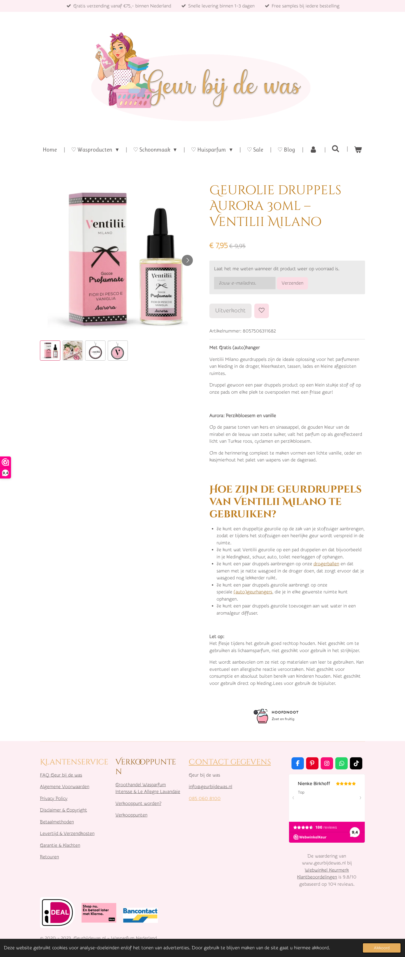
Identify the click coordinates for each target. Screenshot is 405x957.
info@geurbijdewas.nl (210, 786)
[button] (50, 350)
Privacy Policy (54, 798)
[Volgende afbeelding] (187, 260)
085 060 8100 (205, 798)
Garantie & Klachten (60, 845)
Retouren (49, 856)
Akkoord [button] (382, 947)
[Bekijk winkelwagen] (358, 150)
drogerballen (326, 563)
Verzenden (292, 283)
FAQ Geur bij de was (61, 775)
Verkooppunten (131, 815)
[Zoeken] (335, 149)
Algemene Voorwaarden (64, 786)
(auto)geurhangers (253, 591)
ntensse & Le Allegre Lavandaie (148, 791)
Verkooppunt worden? (138, 803)
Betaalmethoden (57, 821)
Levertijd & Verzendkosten (67, 833)
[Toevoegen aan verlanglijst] (261, 311)
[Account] (313, 150)
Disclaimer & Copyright (63, 810)
